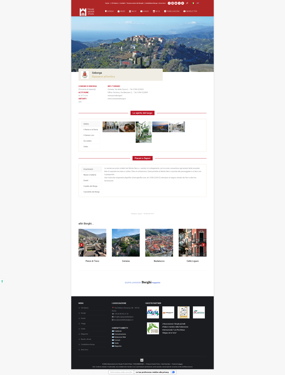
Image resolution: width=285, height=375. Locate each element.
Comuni (117, 340)
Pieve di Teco (92, 261)
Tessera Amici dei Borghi (135, 3)
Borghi (83, 313)
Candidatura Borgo (151, 3)
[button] (82, 245)
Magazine (84, 334)
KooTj (181, 364)
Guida (83, 329)
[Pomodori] (127, 127)
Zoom (89, 242)
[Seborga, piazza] (111, 127)
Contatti (122, 3)
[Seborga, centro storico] (144, 132)
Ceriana (126, 261)
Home (107, 3)
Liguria (139, 213)
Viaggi (83, 324)
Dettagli (95, 242)
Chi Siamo (114, 3)
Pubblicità (117, 331)
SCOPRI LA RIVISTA (142, 282)
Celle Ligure (193, 261)
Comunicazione (120, 334)
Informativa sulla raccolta (121, 372)
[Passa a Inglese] (198, 3)
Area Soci (162, 3)
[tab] (90, 124)
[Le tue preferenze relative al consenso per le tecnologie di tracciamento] (2, 281)
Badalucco (159, 261)
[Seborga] (177, 127)
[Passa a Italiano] (193, 3)
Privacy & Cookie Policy (153, 364)
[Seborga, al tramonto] (160, 127)
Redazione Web (120, 337)
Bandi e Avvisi (86, 339)
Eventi (83, 318)
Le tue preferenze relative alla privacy (152, 372)
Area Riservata (166, 364)
